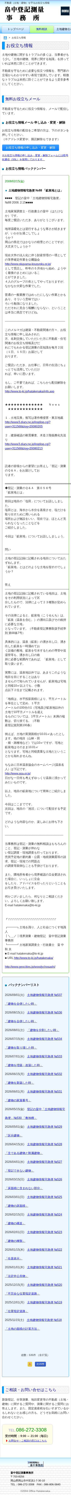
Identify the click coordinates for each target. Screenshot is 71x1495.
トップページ (15, 29)
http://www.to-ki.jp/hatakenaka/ (33, 958)
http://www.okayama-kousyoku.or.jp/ (28, 264)
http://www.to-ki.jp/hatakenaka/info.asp (29, 391)
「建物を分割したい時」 (43, 1030)
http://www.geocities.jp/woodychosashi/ (30, 966)
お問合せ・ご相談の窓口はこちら (28, 1440)
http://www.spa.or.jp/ (18, 773)
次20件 (40, 1364)
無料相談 (41, 29)
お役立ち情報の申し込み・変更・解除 (30, 147)
